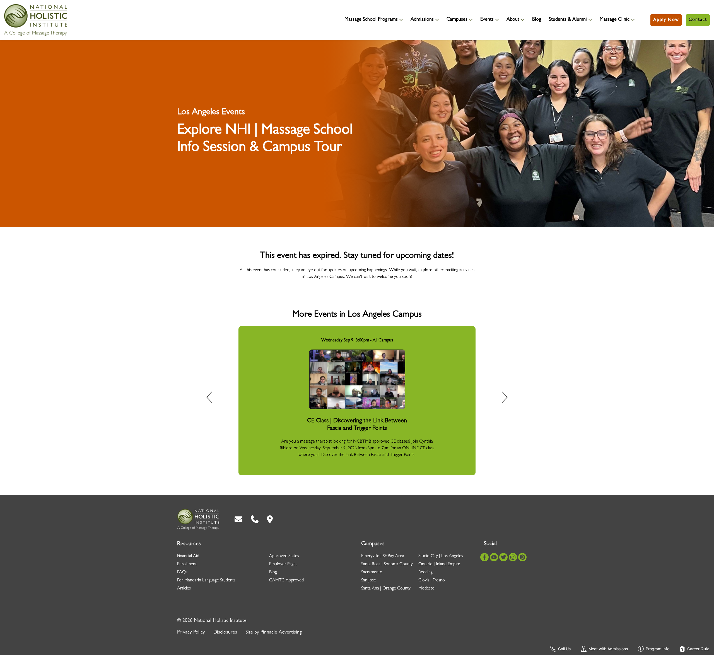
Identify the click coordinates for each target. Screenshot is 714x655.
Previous (213, 398)
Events (487, 19)
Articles (184, 588)
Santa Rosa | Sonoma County (387, 564)
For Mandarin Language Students (206, 580)
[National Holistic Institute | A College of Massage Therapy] (198, 519)
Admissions (422, 19)
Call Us (564, 648)
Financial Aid (188, 556)
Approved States (284, 556)
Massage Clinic (614, 19)
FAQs (182, 572)
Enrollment (187, 564)
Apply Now (666, 20)
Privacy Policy (191, 632)
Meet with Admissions (608, 648)
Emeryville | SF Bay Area (382, 556)
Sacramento (371, 572)
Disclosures (225, 632)
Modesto (426, 588)
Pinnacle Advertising (281, 632)
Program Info (657, 648)
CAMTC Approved (286, 580)
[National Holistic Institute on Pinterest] (522, 557)
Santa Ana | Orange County (386, 588)
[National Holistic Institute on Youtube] (494, 557)
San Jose (368, 580)
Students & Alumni (568, 19)
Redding (425, 572)
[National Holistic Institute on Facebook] (484, 557)
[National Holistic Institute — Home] (35, 20)
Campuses (457, 19)
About (512, 19)
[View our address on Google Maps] (270, 519)
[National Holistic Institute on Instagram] (513, 557)
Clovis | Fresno (431, 580)
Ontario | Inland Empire (439, 564)
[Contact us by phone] (255, 519)
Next (501, 398)
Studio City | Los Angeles (440, 556)
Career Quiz (698, 648)
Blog (536, 19)
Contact (698, 20)
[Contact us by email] (238, 519)
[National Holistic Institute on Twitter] (503, 557)
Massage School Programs (371, 19)
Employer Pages (283, 564)
